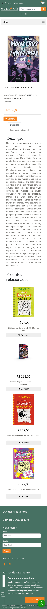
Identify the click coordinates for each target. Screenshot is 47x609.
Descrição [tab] (14, 125)
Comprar (11, 119)
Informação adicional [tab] (19, 130)
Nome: (5, 531)
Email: (5, 541)
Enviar (6, 551)
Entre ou (8, 3)
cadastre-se (18, 3)
